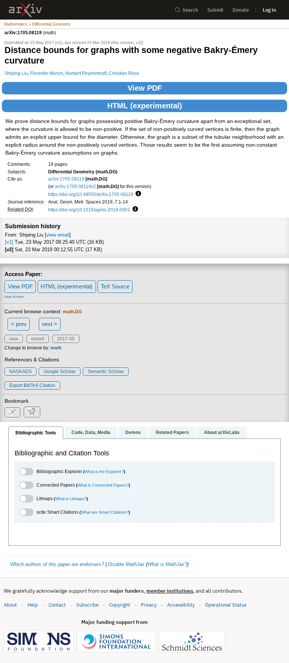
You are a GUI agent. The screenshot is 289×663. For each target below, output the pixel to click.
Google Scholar (60, 371)
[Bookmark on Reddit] (32, 412)
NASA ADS (20, 371)
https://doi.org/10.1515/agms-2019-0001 (89, 209)
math (55, 347)
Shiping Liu (16, 73)
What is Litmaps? (71, 498)
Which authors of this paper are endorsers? (57, 564)
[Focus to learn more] (137, 194)
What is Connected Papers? (103, 485)
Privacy (149, 605)
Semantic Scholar (106, 371)
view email (57, 235)
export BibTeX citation (32, 385)
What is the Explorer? (104, 471)
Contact (57, 605)
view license (14, 297)
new (13, 338)
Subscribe (87, 605)
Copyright (119, 605)
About (10, 605)
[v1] (9, 242)
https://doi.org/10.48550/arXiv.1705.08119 (90, 194)
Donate (241, 10)
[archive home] (25, 10)
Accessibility (181, 605)
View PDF (145, 88)
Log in (269, 10)
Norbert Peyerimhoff (85, 73)
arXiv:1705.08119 (66, 178)
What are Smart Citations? (105, 512)
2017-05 (66, 338)
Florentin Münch (46, 73)
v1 (58, 42)
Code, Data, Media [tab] (90, 432)
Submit (215, 10)
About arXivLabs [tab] (222, 432)
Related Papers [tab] (172, 432)
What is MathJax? (167, 564)
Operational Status (225, 604)
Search (190, 10)
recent (37, 338)
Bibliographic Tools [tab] (35, 432)
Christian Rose (124, 73)
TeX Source (115, 286)
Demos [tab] (133, 432)
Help (32, 605)
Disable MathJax (126, 564)
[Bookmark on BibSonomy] (12, 412)
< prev (19, 324)
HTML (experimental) (144, 106)
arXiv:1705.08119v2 (75, 186)
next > (49, 324)
